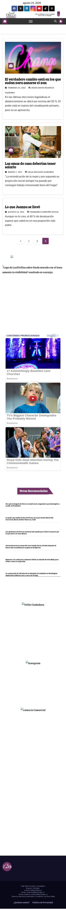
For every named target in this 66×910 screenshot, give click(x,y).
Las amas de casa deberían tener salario (30, 165)
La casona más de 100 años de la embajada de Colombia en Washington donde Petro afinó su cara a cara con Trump (31, 574)
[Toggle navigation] (30, 21)
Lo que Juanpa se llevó (22, 206)
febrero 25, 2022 (17, 87)
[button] (55, 21)
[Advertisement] (33, 632)
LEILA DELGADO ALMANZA (41, 172)
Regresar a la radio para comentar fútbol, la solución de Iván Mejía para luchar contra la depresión (32, 560)
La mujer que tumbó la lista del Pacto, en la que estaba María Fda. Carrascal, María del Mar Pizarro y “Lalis (30, 519)
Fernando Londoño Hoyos (44, 211)
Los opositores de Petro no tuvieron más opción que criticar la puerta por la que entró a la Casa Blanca (32, 533)
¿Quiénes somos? (21, 902)
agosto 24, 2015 (16, 211)
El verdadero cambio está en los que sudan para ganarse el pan (33, 81)
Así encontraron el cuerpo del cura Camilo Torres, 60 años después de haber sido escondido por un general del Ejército (31, 546)
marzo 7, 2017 (15, 172)
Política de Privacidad (42, 902)
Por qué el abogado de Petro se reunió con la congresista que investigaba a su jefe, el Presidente (33, 505)
